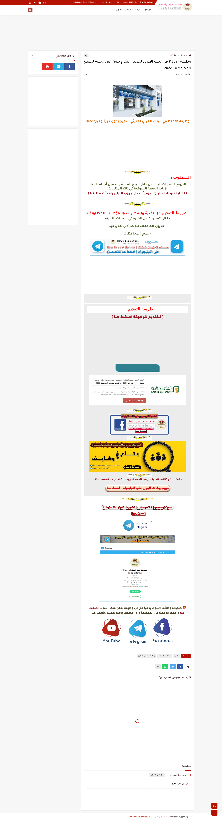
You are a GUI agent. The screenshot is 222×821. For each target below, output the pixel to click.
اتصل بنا (109, 2)
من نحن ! (147, 10)
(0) (85, 75)
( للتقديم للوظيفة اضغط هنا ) (137, 317)
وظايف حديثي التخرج (146, 656)
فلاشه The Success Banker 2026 (126, 2)
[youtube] (30, 3)
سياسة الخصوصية (132, 10)
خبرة (171, 56)
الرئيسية (184, 56)
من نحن (101, 2)
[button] (180, 666)
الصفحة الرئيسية (146, 2)
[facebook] (35, 3)
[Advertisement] (111, 32)
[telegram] (40, 3)
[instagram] (44, 3)
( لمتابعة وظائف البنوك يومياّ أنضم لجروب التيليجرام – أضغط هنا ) (137, 193)
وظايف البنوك (165, 656)
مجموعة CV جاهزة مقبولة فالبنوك (84, 2)
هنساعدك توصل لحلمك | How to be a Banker (149, 817)
